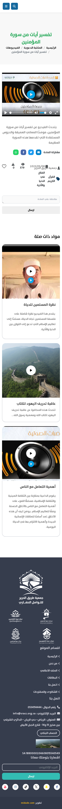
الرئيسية (51, 48)
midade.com (27, 803)
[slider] (17, 112)
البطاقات (52, 678)
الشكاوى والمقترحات (45, 692)
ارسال (31, 210)
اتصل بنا (52, 685)
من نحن (53, 663)
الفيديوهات (13, 48)
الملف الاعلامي (48, 670)
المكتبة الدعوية (33, 48)
